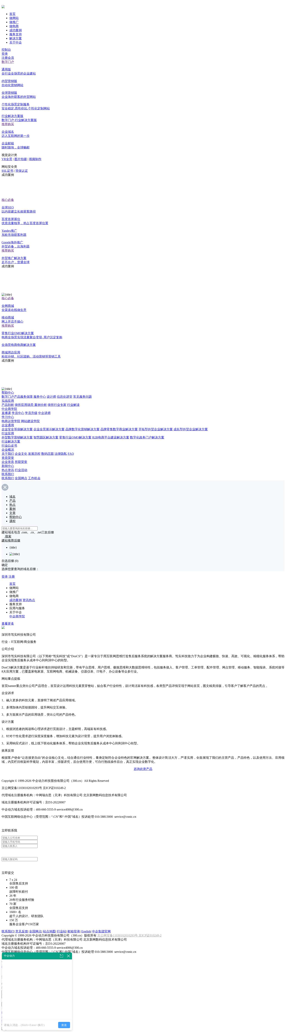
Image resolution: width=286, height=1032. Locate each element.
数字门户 (8, 61)
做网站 (14, 18)
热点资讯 (8, 470)
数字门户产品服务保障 (17, 396)
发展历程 (34, 453)
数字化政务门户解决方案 (147, 437)
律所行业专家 (57, 404)
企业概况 (8, 449)
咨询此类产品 (143, 769)
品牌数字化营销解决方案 (82, 429)
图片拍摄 (20, 159)
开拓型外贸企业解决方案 (156, 429)
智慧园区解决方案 (45, 437)
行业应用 (8, 433)
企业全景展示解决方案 (49, 429)
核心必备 (8, 199)
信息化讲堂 (64, 396)
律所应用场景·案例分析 (31, 404)
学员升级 (31, 413)
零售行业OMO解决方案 (75, 437)
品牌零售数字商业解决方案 (119, 429)
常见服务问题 (82, 396)
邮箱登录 (74, 931)
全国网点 (21, 478)
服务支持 (15, 34)
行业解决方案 (11, 441)
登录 (5, 53)
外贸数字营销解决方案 (17, 437)
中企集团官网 (101, 931)
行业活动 (21, 470)
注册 (12, 576)
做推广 (14, 22)
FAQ (71, 453)
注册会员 (8, 57)
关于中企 (15, 42)
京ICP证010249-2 (150, 935)
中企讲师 (44, 413)
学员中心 (18, 413)
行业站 (61, 931)
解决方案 (15, 38)
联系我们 (8, 474)
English (86, 931)
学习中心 (8, 417)
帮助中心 (8, 392)
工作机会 (34, 478)
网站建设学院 (30, 421)
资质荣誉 (8, 457)
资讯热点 (29, 600)
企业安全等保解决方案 (17, 429)
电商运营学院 (11, 421)
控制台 (6, 49)
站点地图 (49, 931)
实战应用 (8, 400)
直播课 (6, 413)
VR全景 (7, 159)
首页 (12, 14)
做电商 (14, 26)
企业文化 (21, 453)
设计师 (51, 396)
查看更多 (8, 623)
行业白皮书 (9, 445)
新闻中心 (8, 466)
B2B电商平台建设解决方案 (110, 437)
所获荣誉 (21, 461)
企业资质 (8, 461)
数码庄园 (47, 453)
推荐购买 (8, 124)
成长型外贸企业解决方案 (191, 429)
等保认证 (21, 170)
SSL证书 (7, 170)
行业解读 (73, 404)
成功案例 (15, 30)
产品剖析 (8, 404)
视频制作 (35, 159)
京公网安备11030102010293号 (118, 935)
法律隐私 (60, 453)
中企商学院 (9, 409)
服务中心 (39, 396)
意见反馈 (21, 931)
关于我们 (8, 453)
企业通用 (8, 425)
